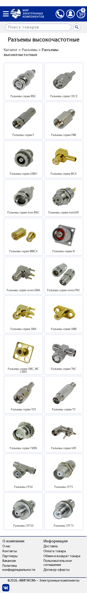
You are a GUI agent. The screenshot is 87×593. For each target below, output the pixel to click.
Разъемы (29, 50)
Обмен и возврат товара (62, 556)
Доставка (51, 546)
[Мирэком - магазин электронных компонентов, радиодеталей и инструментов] (27, 13)
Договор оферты (57, 570)
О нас (6, 546)
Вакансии (9, 561)
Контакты (9, 551)
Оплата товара (55, 551)
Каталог (11, 50)
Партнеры (10, 556)
